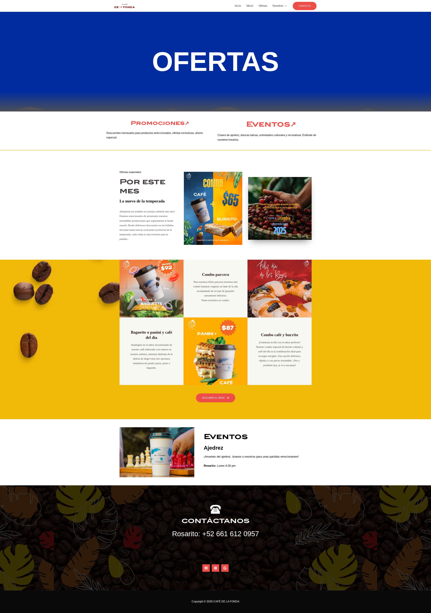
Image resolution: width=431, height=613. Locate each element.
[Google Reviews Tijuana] (225, 568)
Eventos (268, 124)
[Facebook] (206, 568)
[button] (305, 6)
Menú (249, 5)
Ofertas (263, 5)
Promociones (158, 123)
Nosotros (278, 5)
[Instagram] (215, 568)
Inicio (238, 5)
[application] (285, 6)
